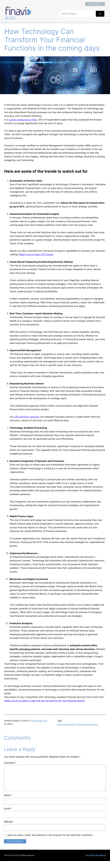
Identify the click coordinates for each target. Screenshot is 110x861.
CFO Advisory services (26, 416)
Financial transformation (86, 724)
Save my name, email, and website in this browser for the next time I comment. (50, 835)
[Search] (100, 14)
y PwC (33, 119)
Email (8, 808)
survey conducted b (19, 119)
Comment (10, 762)
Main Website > (95, 4)
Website (8, 821)
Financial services (65, 724)
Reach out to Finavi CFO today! (36, 254)
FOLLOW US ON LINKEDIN (96, 855)
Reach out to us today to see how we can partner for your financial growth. (44, 700)
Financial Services (38, 720)
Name (8, 795)
